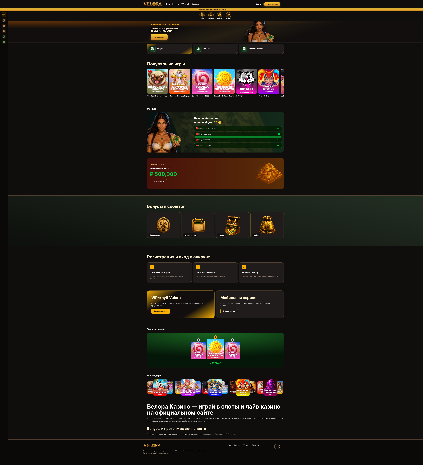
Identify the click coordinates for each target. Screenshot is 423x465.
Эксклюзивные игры (4, 31)
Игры (167, 4)
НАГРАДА (211, 18)
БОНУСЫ (219, 18)
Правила (255, 445)
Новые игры (4, 26)
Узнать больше (158, 181)
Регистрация (272, 4)
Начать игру (159, 37)
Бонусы (175, 4)
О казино (195, 4)
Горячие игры (4, 20)
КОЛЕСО (202, 18)
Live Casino (4, 42)
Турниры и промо (256, 49)
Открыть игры (229, 311)
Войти (258, 4)
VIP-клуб (185, 4)
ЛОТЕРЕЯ (228, 18)
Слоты (4, 37)
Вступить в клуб (160, 311)
